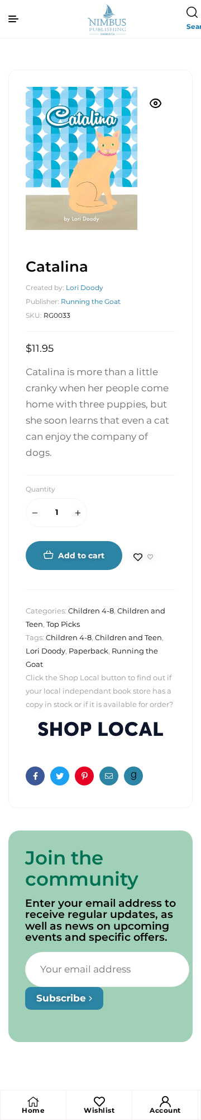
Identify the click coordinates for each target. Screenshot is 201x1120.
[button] (155, 103)
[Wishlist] (99, 1101)
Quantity (40, 489)
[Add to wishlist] (143, 557)
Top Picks (63, 624)
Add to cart (81, 556)
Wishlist (99, 1110)
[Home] (33, 1101)
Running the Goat (91, 301)
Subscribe (62, 998)
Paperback (88, 650)
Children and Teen (128, 637)
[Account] (165, 1101)
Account (165, 1110)
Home (33, 1110)
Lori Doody (84, 287)
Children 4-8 (91, 610)
